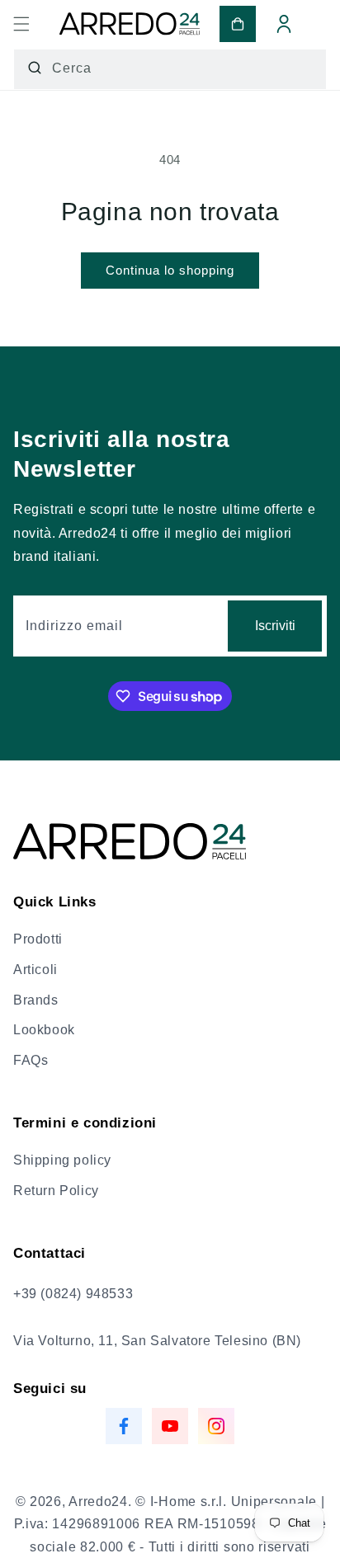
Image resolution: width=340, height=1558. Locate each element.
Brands (36, 1000)
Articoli (35, 970)
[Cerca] (35, 67)
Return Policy (56, 1191)
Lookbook (44, 1030)
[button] (21, 24)
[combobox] (170, 69)
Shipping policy (62, 1160)
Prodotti (38, 939)
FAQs (30, 1060)
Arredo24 (98, 1501)
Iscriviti (275, 626)
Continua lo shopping (170, 270)
